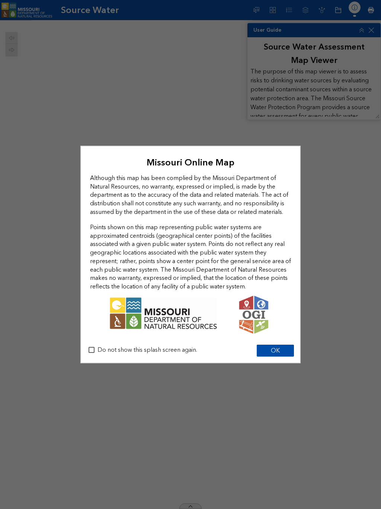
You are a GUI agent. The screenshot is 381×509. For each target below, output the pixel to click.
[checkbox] (91, 350)
